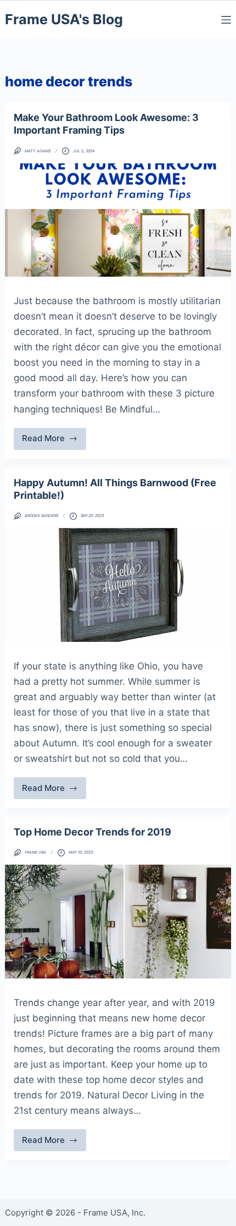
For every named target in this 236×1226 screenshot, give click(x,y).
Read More (54, 441)
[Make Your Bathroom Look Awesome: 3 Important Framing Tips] (118, 220)
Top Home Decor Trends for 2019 (92, 832)
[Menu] (226, 20)
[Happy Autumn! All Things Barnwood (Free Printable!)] (118, 584)
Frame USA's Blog (64, 19)
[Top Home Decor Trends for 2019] (118, 921)
